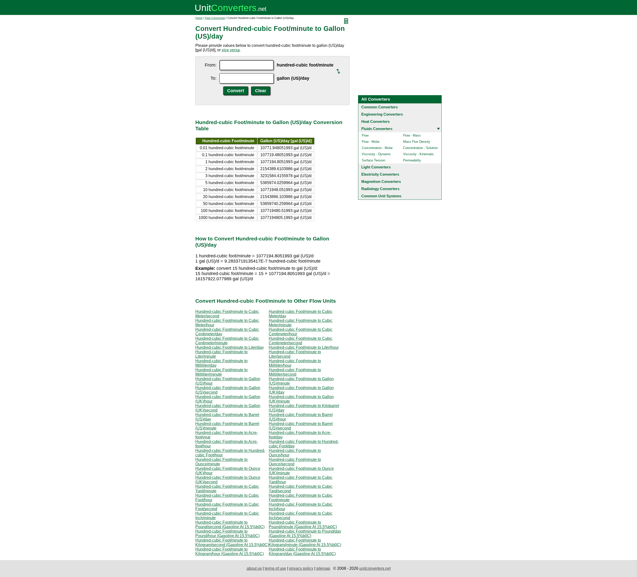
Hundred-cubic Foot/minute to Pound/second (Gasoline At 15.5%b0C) (230, 524)
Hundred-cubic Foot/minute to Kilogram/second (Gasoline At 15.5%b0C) (232, 542)
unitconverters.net (375, 568)
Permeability (412, 160)
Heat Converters (375, 121)
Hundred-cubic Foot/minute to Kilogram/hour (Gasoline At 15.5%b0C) (229, 551)
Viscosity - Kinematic (418, 154)
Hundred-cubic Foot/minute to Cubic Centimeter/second (300, 340)
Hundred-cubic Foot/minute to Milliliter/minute (221, 372)
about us (254, 568)
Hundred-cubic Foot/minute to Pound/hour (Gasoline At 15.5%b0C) (227, 533)
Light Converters (376, 167)
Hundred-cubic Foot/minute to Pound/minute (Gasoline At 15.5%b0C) (303, 524)
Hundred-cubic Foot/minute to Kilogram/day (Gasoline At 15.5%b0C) (302, 551)
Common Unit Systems (381, 196)
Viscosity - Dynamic (376, 154)
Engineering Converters (382, 114)
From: (210, 65)
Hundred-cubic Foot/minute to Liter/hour (304, 347)
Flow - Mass (412, 135)
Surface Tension (373, 160)
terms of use (275, 568)
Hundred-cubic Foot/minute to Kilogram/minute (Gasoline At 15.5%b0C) (305, 542)
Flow (365, 135)
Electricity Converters (380, 174)
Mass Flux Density (416, 142)
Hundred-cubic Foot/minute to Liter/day (229, 347)
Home (199, 17)
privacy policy (301, 568)
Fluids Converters (376, 129)
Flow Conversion (215, 17)
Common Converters (379, 107)
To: (213, 78)
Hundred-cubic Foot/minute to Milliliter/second (295, 372)
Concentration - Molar (377, 148)
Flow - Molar (370, 142)
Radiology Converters (380, 189)
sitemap (323, 568)
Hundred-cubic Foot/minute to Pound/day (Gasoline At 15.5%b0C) (305, 533)
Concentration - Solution (420, 148)
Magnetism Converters (381, 181)
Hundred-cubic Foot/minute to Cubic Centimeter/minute (227, 340)
